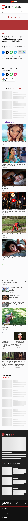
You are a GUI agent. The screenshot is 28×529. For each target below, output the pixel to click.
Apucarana (6, 12)
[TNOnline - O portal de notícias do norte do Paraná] (7, 6)
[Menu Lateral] (2, 12)
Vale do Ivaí (19, 12)
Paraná (24, 12)
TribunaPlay (14, 17)
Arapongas (12, 12)
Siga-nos (20, 52)
